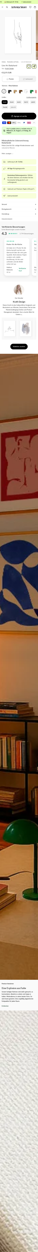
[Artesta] (18, 7)
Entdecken (5, 1006)
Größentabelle (31, 97)
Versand (4, 204)
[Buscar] (7, 7)
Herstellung (5, 214)
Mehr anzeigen (6, 153)
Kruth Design (9, 68)
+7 (34, 123)
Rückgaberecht (6, 209)
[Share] (34, 66)
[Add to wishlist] (29, 66)
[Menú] (2, 7)
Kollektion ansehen (19, 346)
